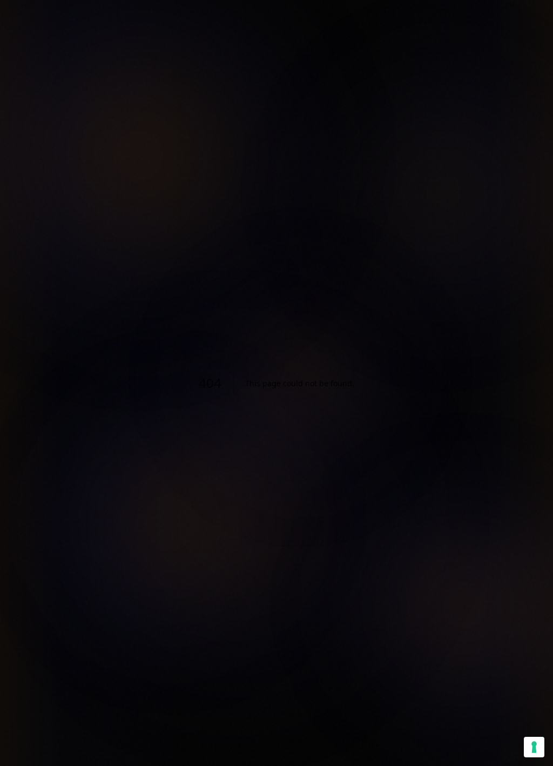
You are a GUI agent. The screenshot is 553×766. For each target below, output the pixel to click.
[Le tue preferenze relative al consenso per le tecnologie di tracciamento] (534, 747)
